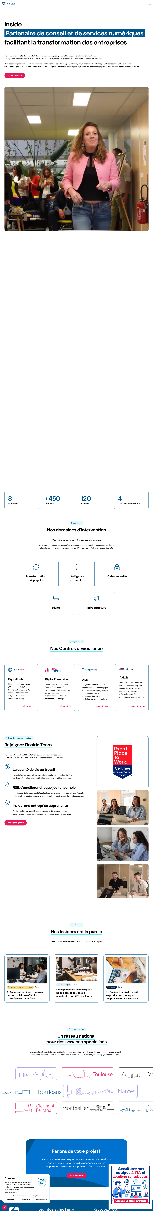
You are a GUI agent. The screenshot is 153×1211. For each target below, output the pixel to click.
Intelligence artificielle (76, 578)
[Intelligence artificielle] (76, 567)
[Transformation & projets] (36, 567)
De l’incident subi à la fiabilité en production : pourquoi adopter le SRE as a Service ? (122, 995)
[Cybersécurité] (117, 567)
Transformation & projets (36, 578)
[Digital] (56, 598)
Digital (56, 607)
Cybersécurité (117, 576)
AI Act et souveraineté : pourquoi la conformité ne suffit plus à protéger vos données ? (25, 995)
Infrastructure (96, 607)
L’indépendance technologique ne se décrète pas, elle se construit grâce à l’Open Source (74, 993)
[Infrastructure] (97, 598)
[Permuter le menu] (150, 4)
